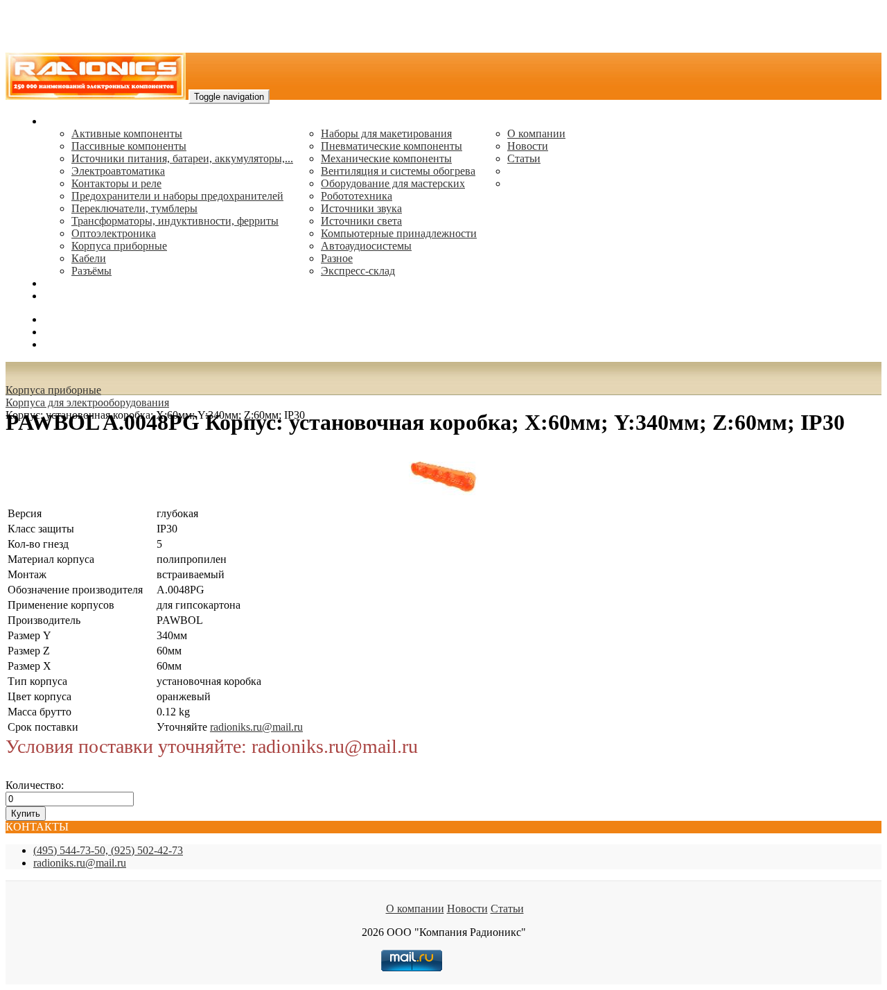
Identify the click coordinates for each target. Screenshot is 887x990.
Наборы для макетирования (386, 133)
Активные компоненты (126, 133)
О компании (536, 133)
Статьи (524, 158)
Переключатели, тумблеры (134, 208)
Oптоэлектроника (113, 233)
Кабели (88, 258)
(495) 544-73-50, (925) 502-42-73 (108, 850)
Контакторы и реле (116, 183)
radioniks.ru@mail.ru (90, 296)
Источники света (361, 221)
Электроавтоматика (118, 171)
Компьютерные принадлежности (399, 233)
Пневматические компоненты (391, 146)
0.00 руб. (64, 344)
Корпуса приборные (119, 246)
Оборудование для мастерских (393, 183)
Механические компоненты (386, 158)
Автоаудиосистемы (366, 246)
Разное (337, 258)
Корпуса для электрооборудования (87, 402)
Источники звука (361, 208)
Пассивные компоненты (128, 146)
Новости (527, 146)
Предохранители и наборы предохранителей (177, 196)
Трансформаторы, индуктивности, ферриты (175, 221)
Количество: (35, 785)
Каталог (63, 121)
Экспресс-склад (358, 271)
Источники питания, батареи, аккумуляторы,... (182, 158)
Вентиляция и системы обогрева (398, 171)
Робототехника (356, 196)
